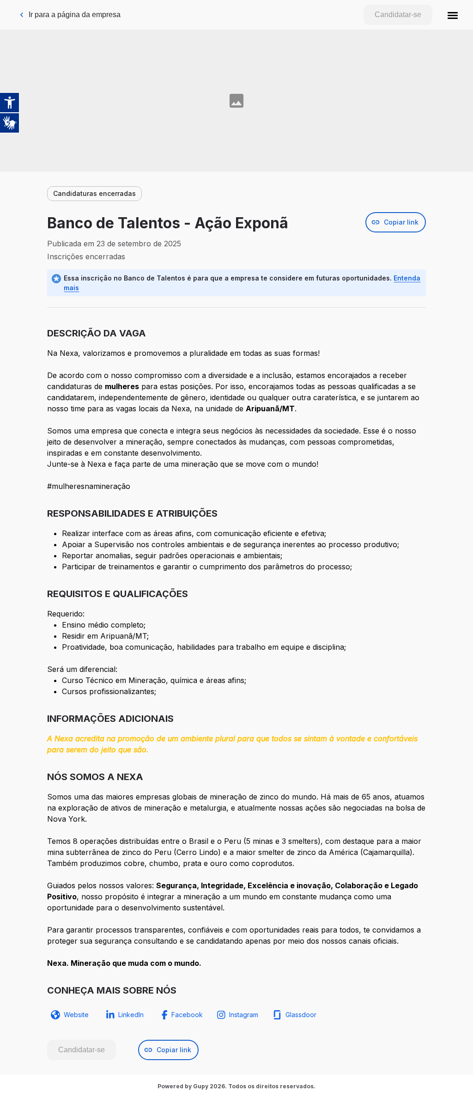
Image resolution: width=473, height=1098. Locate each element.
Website (76, 1015)
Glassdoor (300, 1015)
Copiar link (401, 222)
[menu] (452, 15)
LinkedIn (131, 1015)
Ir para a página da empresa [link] (75, 14)
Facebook (187, 1015)
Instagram (243, 1015)
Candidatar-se (398, 14)
